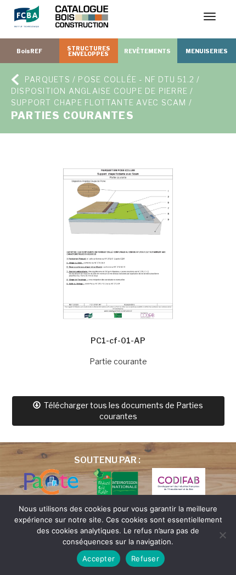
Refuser (145, 558)
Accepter (98, 558)
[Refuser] (222, 534)
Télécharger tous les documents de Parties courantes (122, 411)
